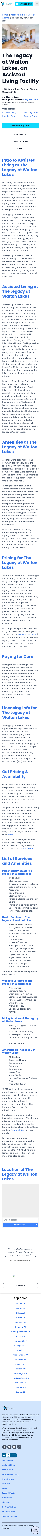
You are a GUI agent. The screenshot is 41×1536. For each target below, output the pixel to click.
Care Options (8, 1479)
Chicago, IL (20, 1313)
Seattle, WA (20, 1387)
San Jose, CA (20, 1383)
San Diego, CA (20, 1373)
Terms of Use (17, 1130)
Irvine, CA (20, 1336)
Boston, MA (20, 1308)
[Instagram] (19, 1447)
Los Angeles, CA (20, 1345)
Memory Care (31, 112)
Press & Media (8, 1493)
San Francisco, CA (20, 1378)
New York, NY (20, 1359)
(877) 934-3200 (30, 99)
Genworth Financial (27, 634)
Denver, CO (20, 1322)
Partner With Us (9, 1507)
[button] (37, 4)
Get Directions (19, 1225)
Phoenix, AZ (20, 1364)
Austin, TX (20, 1303)
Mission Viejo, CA (20, 1355)
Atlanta (5, 17)
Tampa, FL (20, 1392)
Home (5, 14)
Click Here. (28, 848)
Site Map (6, 1502)
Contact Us (7, 1497)
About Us (6, 1483)
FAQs (4, 1488)
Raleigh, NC (21, 1369)
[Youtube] (14, 1447)
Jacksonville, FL (20, 1341)
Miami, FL (21, 1350)
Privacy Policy (8, 1511)
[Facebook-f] (4, 1447)
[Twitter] (9, 1447)
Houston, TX (20, 1327)
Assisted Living (18, 14)
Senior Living (7, 1460)
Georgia (32, 14)
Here (10, 834)
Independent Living (10, 1474)
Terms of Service (9, 1516)
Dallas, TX (20, 1317)
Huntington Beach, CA (20, 1331)
